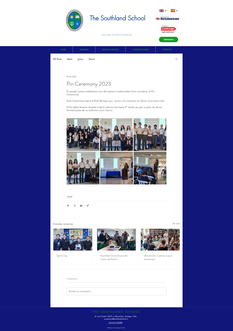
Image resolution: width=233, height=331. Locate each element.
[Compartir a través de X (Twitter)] (74, 205)
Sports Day (61, 255)
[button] (84, 49)
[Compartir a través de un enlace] (87, 205)
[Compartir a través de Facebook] (68, 205)
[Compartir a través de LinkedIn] (81, 205)
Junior (80, 58)
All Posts (57, 58)
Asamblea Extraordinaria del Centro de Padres (113, 257)
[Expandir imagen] (83, 134)
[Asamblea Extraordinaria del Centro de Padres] (116, 240)
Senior (92, 58)
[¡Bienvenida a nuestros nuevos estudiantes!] (160, 240)
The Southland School (117, 18)
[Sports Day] (72, 240)
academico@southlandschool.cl (116, 319)
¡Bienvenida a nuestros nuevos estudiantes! (158, 257)
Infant (69, 58)
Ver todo (176, 223)
